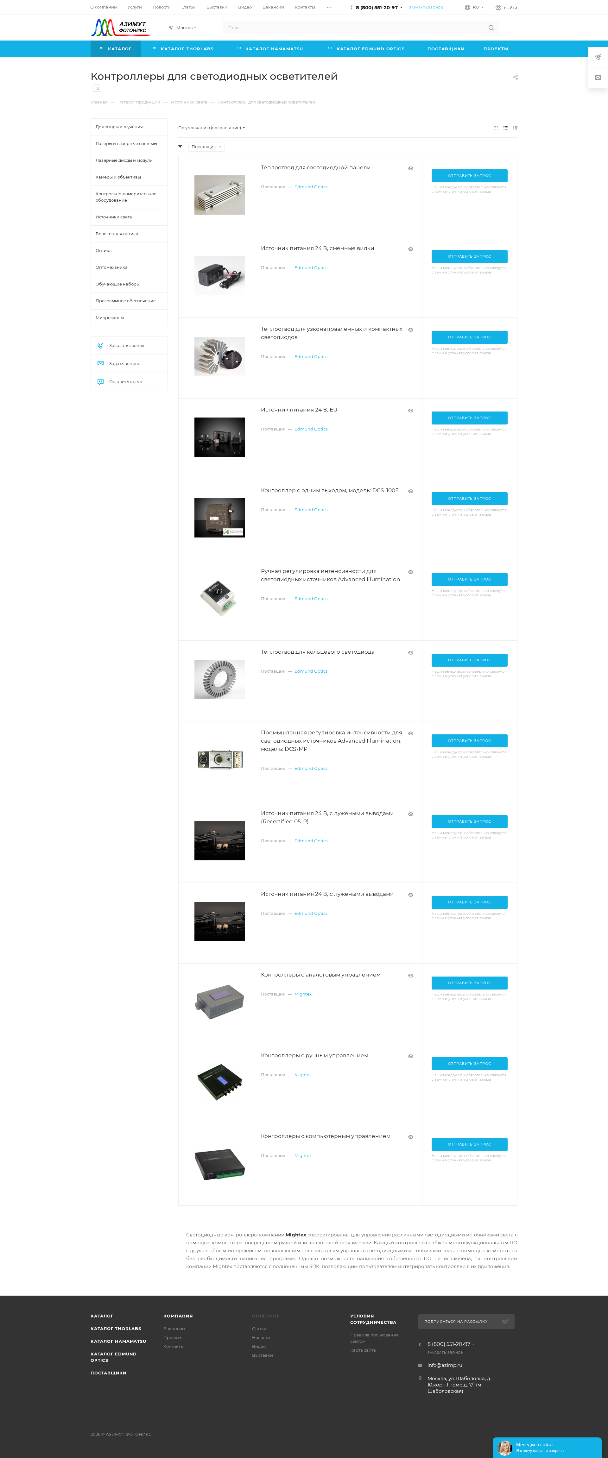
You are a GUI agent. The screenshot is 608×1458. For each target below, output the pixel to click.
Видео (259, 1346)
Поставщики (109, 1372)
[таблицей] (515, 128)
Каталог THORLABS (116, 1328)
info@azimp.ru (445, 1365)
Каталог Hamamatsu (118, 1341)
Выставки (262, 1355)
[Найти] (491, 27)
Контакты (173, 1346)
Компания (178, 1315)
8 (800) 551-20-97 (377, 7)
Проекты (172, 1337)
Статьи (259, 1328)
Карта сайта (363, 1350)
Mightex (303, 993)
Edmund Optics (310, 186)
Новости (261, 1337)
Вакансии (174, 1328)
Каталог (102, 1315)
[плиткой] (495, 128)
